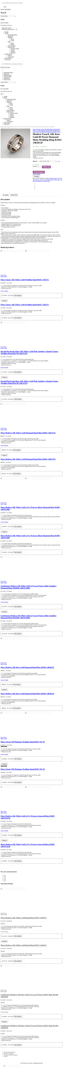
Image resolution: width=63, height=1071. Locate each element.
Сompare (36, 176)
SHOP (5, 98)
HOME (5, 96)
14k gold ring (36, 179)
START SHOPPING (6, 9)
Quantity (35, 166)
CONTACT (7, 124)
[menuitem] (7, 32)
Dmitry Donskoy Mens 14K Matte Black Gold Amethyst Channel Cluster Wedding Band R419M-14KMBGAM (46, 130)
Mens (8, 106)
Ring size (35, 161)
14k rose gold (43, 179)
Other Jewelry (7, 79)
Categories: (47, 178)
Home (2, 126)
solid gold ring (46, 181)
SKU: (34, 178)
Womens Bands (7, 76)
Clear (59, 161)
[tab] (5, 195)
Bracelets (12, 117)
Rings (11, 103)
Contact (5, 1056)
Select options (17, 295)
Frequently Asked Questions (10, 1055)
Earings (12, 114)
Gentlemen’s (7, 78)
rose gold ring (38, 181)
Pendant (12, 116)
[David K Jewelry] (6, 28)
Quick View (4, 275)
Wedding (9, 102)
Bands (11, 104)
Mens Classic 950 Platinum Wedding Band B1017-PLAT (47, 132)
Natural (8, 120)
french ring (56, 179)
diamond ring (50, 179)
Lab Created (10, 121)
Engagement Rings (8, 72)
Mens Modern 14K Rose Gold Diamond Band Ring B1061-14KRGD (27, 667)
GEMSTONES (7, 118)
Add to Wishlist (36, 174)
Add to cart (46, 167)
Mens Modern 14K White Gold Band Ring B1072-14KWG (24, 918)
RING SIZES (7, 122)
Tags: (58, 178)
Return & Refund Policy (10, 1052)
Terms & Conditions (9, 1053)
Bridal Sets (6, 74)
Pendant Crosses (14, 113)
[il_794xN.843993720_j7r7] (15, 143)
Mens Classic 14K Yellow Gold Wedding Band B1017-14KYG (25, 280)
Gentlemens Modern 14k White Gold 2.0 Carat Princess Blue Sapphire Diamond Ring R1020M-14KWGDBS (28, 587)
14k (61, 178)
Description (6, 195)
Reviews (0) (14, 195)
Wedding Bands (7, 75)
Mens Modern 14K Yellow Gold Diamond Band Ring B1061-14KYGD (28, 433)
